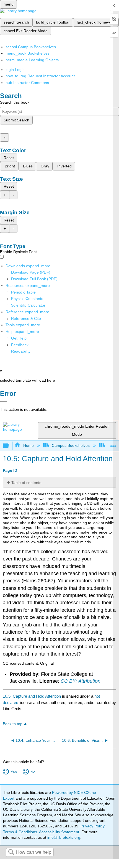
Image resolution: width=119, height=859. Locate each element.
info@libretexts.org (63, 837)
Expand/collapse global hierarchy (9, 445)
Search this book (14, 102)
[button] (20, 345)
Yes (14, 772)
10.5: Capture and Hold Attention (32, 696)
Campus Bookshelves (71, 445)
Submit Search (16, 120)
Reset (9, 158)
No (32, 772)
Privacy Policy (92, 826)
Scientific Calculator (28, 305)
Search (11, 852)
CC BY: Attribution (80, 681)
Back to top (12, 724)
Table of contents (26, 482)
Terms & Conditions (20, 832)
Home (28, 445)
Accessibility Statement (59, 832)
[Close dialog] (3, 401)
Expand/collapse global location (113, 443)
